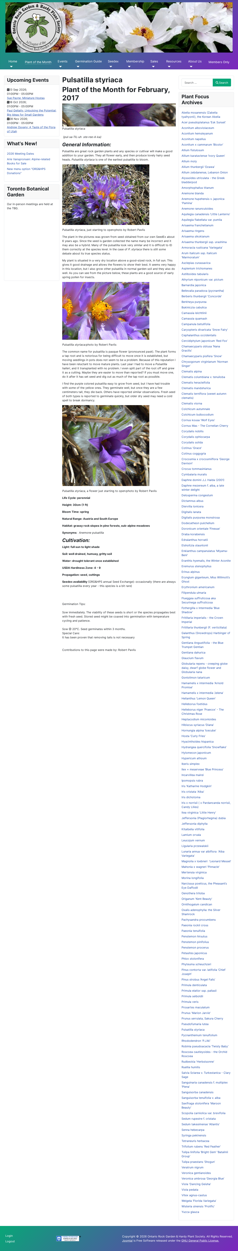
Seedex (113, 61)
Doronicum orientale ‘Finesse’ (201, 528)
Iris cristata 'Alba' (193, 791)
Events (62, 61)
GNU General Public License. (200, 1240)
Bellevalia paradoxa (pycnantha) (203, 290)
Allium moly (189, 161)
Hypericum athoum (194, 758)
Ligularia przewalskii (195, 846)
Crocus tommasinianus (197, 469)
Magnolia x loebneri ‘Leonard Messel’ (206, 861)
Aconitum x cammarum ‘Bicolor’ (202, 144)
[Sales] (152, 67)
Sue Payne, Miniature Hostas (26, 98)
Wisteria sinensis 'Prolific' (198, 1206)
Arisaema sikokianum (195, 236)
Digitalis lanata (191, 512)
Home (13, 61)
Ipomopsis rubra (192, 780)
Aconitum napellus (194, 139)
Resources (173, 61)
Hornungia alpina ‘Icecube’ (199, 730)
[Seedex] (110, 67)
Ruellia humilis (191, 1067)
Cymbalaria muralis (194, 474)
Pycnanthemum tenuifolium (199, 1035)
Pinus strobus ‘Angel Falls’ (198, 979)
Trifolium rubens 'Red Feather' (201, 1146)
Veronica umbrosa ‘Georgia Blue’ (203, 1178)
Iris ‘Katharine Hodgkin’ (197, 786)
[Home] (11, 67)
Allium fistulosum (193, 150)
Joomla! (127, 1240)
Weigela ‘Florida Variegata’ (199, 1200)
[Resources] (168, 67)
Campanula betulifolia (196, 324)
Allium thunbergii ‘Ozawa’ (198, 167)
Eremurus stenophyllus (196, 566)
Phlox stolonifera (193, 958)
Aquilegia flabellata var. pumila (202, 219)
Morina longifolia (193, 878)
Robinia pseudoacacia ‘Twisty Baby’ (205, 1046)
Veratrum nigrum (193, 1167)
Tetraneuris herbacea (195, 1141)
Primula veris (190, 1001)
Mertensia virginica (194, 872)
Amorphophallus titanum (198, 187)
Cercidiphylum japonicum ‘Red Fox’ (205, 340)
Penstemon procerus (195, 947)
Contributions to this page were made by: (90, 650)
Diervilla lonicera (193, 506)
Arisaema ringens (193, 231)
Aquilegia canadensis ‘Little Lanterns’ (206, 214)
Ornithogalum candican (197, 904)
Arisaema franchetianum (197, 225)
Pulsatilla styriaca (193, 1029)
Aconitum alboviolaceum (198, 128)
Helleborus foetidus (194, 704)
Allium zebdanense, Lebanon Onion (205, 172)
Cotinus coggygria (194, 453)
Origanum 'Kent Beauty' (197, 899)
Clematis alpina (192, 371)
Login (9, 1235)
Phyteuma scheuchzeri (196, 964)
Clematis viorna (192, 403)
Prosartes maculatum (196, 1007)
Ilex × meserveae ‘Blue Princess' (203, 769)
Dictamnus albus (192, 501)
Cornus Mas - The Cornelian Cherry (205, 425)
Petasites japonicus (194, 953)
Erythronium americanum (198, 587)
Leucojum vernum (193, 840)
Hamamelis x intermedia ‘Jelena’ (202, 693)
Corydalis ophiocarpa (196, 437)
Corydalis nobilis (193, 431)
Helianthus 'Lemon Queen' (199, 698)
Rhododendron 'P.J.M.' (196, 1040)
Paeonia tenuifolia (193, 931)
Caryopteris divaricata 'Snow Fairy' (205, 329)
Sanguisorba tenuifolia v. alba (201, 1097)
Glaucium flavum (193, 658)
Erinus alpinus (191, 571)
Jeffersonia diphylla (195, 823)
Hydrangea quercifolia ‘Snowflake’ (204, 747)
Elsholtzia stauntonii (195, 545)
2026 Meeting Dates (20, 153)
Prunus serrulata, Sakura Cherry (202, 1018)
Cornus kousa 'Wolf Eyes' (198, 420)
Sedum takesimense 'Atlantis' (201, 1124)
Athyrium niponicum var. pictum (202, 279)
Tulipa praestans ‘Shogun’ (198, 1162)
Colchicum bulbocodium (198, 414)
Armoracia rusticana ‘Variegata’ (202, 247)
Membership (135, 61)
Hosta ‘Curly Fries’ (193, 736)
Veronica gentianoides (196, 1173)
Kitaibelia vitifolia (193, 829)
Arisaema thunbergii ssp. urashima (204, 242)
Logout (10, 1241)
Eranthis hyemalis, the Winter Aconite (206, 560)
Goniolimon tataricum (196, 677)
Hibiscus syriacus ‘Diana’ (198, 725)
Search (223, 82)
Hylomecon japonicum (196, 752)
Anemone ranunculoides (197, 208)
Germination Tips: (73, 604)
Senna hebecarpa (193, 1130)
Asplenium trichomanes (197, 268)
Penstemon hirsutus (194, 936)
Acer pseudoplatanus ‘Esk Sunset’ (204, 122)
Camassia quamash (194, 318)
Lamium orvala (191, 834)
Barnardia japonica (194, 285)
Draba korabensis (193, 534)
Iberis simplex (191, 764)
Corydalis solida (192, 442)
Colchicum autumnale (196, 409)
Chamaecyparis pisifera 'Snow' (202, 356)
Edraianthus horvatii (195, 539)
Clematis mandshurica (196, 388)
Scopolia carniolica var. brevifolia (203, 1113)
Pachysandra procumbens (199, 919)
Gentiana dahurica (193, 652)
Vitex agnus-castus (194, 1195)
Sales (154, 61)
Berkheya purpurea (194, 302)
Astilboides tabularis (195, 274)
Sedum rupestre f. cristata (199, 1118)
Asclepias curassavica (196, 263)
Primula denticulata (194, 985)
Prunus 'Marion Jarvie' (196, 1013)
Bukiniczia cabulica (194, 307)
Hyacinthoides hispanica (198, 741)
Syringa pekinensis (194, 1135)
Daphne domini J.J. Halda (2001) (203, 480)
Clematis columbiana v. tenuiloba (203, 377)
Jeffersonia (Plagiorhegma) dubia (204, 818)
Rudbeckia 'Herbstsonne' (198, 1061)
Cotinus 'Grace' (192, 448)
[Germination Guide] (77, 67)
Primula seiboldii (192, 996)
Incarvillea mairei (193, 775)
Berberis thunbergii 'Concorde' (202, 296)
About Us (195, 61)
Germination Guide (88, 61)
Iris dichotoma (191, 797)
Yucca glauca (190, 1212)
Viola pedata (190, 1189)
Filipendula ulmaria (194, 592)
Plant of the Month (38, 62)
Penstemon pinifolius (195, 942)
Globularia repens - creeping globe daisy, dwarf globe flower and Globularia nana (205, 668)
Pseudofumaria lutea (195, 1024)
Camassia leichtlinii (194, 313)
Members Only (219, 62)
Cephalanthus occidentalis (199, 335)
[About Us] (190, 67)
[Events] (60, 67)
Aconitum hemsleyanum (197, 133)
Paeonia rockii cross (195, 925)
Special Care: (71, 633)
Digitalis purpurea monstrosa (201, 517)
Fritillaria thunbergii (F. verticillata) (204, 627)
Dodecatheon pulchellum (198, 523)
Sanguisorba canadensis (197, 1092)
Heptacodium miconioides (199, 719)
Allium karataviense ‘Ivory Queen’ (203, 155)
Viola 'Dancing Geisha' (196, 1184)
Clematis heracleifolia (196, 382)
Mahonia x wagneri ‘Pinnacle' (201, 866)
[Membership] (128, 67)
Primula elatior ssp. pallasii (199, 990)
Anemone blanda (193, 193)
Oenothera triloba (193, 893)
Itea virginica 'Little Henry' (199, 812)
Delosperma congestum (197, 495)
